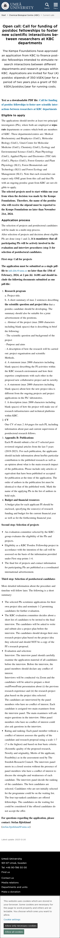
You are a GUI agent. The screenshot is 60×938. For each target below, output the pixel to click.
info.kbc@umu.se (17, 270)
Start (3, 15)
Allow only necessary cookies (20, 925)
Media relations (10, 882)
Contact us (7, 877)
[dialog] (30, 917)
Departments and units (14, 887)
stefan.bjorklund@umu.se (16, 826)
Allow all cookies (14, 931)
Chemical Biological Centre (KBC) (24, 15)
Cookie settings (12, 919)
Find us (5, 872)
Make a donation (10, 891)
